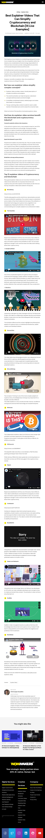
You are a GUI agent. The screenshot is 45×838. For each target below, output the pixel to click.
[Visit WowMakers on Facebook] (5, 833)
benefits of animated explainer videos (27, 111)
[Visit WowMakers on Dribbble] (32, 833)
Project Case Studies (35, 794)
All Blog (18, 12)
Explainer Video (24, 12)
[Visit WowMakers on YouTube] (39, 833)
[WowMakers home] (22, 763)
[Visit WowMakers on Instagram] (19, 833)
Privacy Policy (33, 799)
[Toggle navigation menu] (42, 2)
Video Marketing (18, 743)
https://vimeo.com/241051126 (12, 194)
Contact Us (33, 797)
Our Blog (32, 792)
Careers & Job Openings (36, 790)
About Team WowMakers (36, 787)
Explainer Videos (13, 682)
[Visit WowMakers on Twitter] (12, 833)
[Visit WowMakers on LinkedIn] (25, 833)
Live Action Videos (22, 798)
